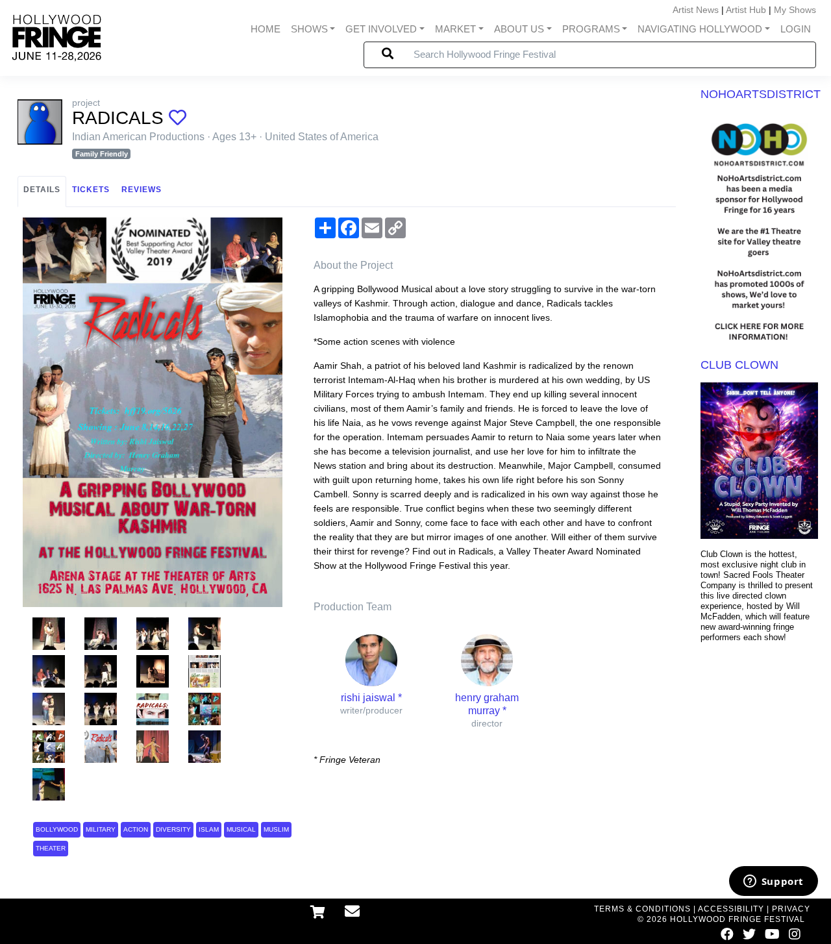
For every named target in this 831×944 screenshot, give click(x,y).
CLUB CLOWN (739, 364)
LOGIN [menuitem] (795, 29)
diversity (173, 829)
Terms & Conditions (642, 908)
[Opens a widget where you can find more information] (773, 882)
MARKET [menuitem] (455, 29)
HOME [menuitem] (265, 29)
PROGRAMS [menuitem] (591, 29)
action (135, 829)
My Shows (795, 10)
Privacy (791, 908)
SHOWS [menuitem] (309, 29)
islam (209, 829)
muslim (276, 829)
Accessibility (731, 908)
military (101, 829)
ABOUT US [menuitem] (519, 29)
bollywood (57, 829)
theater (51, 848)
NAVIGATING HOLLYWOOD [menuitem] (700, 29)
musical (241, 829)
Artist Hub (746, 10)
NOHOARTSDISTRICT (761, 94)
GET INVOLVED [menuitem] (381, 29)
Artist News (696, 10)
